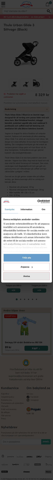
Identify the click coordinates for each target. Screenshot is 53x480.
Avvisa (26, 276)
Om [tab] (43, 209)
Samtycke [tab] (9, 209)
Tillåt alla (26, 257)
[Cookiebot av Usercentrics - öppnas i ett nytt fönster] (38, 201)
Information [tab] (26, 209)
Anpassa (25, 267)
